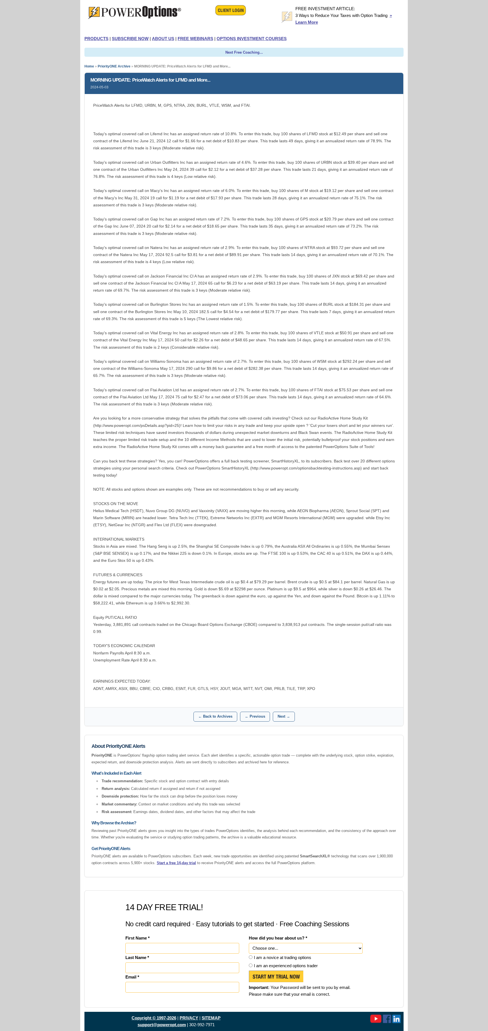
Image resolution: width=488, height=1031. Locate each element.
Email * (132, 977)
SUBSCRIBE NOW (130, 38)
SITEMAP (211, 1017)
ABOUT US (163, 38)
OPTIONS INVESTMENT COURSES (252, 38)
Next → (284, 716)
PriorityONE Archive (114, 66)
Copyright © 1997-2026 (154, 1017)
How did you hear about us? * (278, 938)
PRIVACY (189, 1017)
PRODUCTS (96, 38)
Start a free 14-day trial (176, 863)
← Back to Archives (215, 716)
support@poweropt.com (162, 1024)
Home (89, 66)
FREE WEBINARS (195, 38)
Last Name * (137, 957)
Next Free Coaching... (244, 52)
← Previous (255, 716)
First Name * (137, 938)
